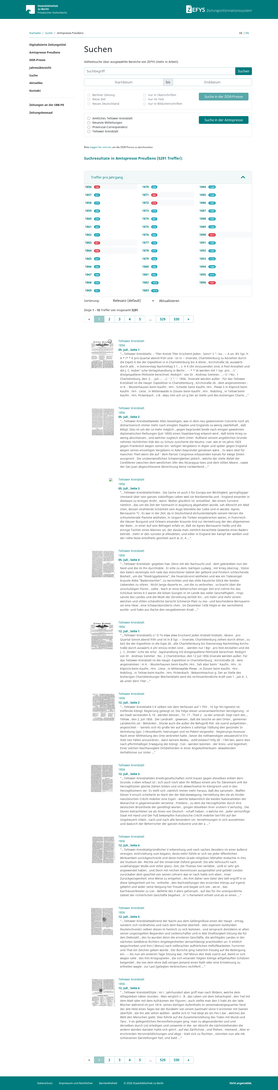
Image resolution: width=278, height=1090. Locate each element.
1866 (88, 266)
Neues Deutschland (105, 104)
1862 (88, 235)
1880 (146, 266)
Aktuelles (36, 83)
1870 (146, 187)
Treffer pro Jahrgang (107, 177)
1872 (146, 203)
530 (176, 319)
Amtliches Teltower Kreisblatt (112, 118)
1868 (88, 282)
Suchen (243, 71)
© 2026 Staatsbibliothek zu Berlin (144, 1083)
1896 (203, 282)
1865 (88, 259)
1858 (88, 203)
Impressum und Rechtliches (76, 1083)
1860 (88, 218)
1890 (203, 235)
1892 (203, 250)
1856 (88, 187)
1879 (146, 259)
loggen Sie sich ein (100, 147)
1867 (88, 274)
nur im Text (156, 99)
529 (162, 319)
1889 (203, 227)
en (247, 33)
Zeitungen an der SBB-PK (46, 105)
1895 (203, 274)
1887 (203, 211)
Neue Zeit (99, 99)
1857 (88, 195)
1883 (146, 290)
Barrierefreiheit (108, 1083)
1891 (203, 242)
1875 (146, 227)
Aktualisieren (169, 301)
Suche (49, 33)
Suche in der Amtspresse (224, 120)
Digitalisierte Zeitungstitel (47, 45)
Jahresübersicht (40, 68)
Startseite (35, 33)
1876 (146, 235)
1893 (203, 259)
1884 (203, 187)
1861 (88, 227)
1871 (146, 195)
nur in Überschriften (162, 95)
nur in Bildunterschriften (165, 104)
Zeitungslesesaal (41, 112)
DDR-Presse (37, 60)
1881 (146, 274)
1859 (88, 211)
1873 (146, 211)
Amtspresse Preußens (44, 52)
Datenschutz (45, 1083)
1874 (146, 218)
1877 (146, 242)
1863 (88, 242)
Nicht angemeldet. (241, 1083)
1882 (146, 282)
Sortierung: (92, 301)
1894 (203, 266)
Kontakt (35, 91)
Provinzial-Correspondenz (110, 127)
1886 (203, 203)
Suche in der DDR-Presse (224, 96)
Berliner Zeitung (103, 95)
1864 (88, 250)
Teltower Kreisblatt (105, 131)
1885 (203, 195)
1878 (146, 250)
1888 (203, 218)
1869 (88, 290)
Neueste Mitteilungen (107, 122)
